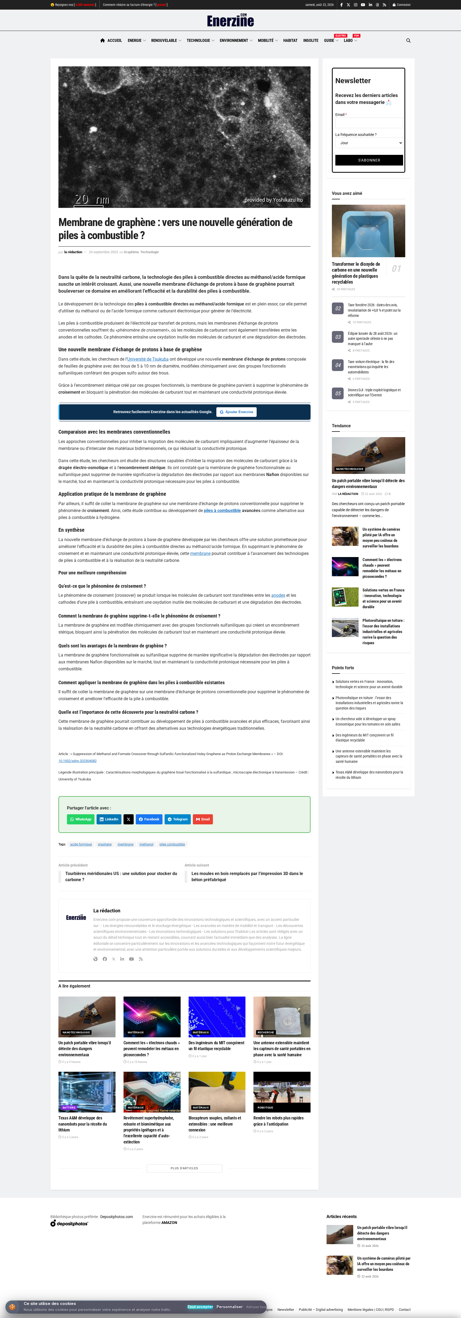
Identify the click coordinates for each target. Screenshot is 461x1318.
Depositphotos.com (116, 1217)
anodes (278, 595)
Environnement (234, 40)
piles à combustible (222, 510)
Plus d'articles (184, 1168)
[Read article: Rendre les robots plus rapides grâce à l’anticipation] (282, 1092)
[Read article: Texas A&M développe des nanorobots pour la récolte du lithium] (87, 1092)
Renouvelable (164, 40)
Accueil (115, 40)
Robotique (265, 1107)
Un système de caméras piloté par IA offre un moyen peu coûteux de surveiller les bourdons (384, 1264)
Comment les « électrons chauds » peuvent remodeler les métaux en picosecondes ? (152, 1048)
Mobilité (265, 40)
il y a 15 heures (136, 1062)
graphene (105, 844)
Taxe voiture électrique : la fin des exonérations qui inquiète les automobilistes (371, 367)
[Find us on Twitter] (348, 5)
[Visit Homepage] (230, 20)
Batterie (69, 1107)
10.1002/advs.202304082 (77, 761)
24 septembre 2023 (103, 252)
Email (205, 819)
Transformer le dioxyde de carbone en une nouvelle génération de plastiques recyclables (356, 273)
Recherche (266, 1032)
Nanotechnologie (76, 1032)
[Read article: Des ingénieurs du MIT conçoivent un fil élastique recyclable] (217, 1017)
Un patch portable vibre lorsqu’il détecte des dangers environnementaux (84, 1048)
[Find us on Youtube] (363, 5)
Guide (331, 40)
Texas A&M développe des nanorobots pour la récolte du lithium (82, 1123)
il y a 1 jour (199, 1056)
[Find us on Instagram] (355, 5)
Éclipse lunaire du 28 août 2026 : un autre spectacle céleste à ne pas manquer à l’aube (373, 338)
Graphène (131, 252)
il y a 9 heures (71, 1062)
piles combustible (172, 844)
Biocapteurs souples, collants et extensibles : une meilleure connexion (215, 1123)
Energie (134, 40)
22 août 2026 (373, 494)
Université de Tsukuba (148, 359)
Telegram (180, 819)
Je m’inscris (383, 1302)
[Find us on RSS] (384, 5)
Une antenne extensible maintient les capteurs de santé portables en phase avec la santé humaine (281, 1048)
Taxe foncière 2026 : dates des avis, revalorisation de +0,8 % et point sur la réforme (374, 310)
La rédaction (73, 252)
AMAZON (169, 1222)
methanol (146, 844)
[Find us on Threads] (377, 5)
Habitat (290, 40)
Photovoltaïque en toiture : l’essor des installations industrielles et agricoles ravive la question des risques (383, 631)
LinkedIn (111, 819)
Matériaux (136, 1032)
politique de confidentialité (225, 1312)
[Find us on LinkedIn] (370, 5)
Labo (350, 40)
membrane (200, 553)
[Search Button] (408, 40)
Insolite (310, 40)
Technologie (198, 40)
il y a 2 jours (69, 1137)
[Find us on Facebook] (341, 5)
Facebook (151, 819)
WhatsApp (82, 819)
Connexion (403, 5)
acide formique (81, 844)
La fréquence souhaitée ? (356, 134)
